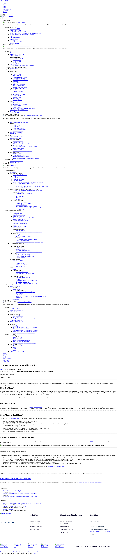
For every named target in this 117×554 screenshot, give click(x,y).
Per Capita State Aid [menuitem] (21, 209)
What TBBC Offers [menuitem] (15, 139)
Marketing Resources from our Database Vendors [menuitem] (25, 330)
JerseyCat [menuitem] (15, 233)
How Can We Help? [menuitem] (20, 22)
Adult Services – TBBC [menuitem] (19, 142)
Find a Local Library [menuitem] (15, 43)
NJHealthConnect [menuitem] (20, 294)
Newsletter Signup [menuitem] (14, 63)
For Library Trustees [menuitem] (15, 259)
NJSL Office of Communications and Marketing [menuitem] (25, 327)
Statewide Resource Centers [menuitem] (20, 226)
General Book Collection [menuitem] (19, 78)
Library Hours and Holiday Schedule (99, 529)
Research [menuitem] (8, 70)
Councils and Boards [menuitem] (18, 192)
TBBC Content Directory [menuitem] (19, 128)
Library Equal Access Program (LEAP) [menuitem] (23, 151)
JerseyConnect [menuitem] (16, 227)
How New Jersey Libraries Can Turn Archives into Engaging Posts (20, 493)
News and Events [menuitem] (10, 334)
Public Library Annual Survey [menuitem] (23, 197)
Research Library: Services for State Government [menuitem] (22, 34)
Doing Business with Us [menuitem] (16, 320)
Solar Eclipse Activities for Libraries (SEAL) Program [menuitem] (29, 242)
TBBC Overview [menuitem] (14, 124)
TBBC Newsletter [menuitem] (14, 152)
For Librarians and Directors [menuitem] (13, 210)
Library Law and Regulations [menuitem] (23, 203)
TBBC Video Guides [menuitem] (18, 131)
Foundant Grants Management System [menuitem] (25, 273)
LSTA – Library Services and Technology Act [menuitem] (24, 318)
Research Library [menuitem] (14, 71)
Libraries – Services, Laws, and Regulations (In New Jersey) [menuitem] (28, 190)
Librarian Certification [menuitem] (21, 205)
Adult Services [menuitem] (19, 293)
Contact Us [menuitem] (6, 361)
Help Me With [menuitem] (6, 20)
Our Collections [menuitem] (17, 75)
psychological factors (16, 418)
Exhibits (5, 7)
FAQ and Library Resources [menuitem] (23, 250)
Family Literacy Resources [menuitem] (19, 177)
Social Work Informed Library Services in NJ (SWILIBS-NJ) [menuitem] (31, 296)
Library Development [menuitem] (18, 290)
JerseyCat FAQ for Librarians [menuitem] (23, 236)
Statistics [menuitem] (18, 199)
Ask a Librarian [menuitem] (13, 40)
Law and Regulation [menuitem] (18, 200)
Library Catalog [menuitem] (14, 53)
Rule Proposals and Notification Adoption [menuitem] (26, 206)
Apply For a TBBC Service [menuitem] (16, 136)
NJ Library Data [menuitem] (20, 196)
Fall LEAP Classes (8, 509)
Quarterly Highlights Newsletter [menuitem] (21, 156)
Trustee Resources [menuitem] (17, 262)
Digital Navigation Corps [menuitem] (19, 215)
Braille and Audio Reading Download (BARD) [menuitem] (25, 146)
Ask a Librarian (7, 9)
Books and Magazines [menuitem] (18, 145)
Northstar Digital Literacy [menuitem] (19, 219)
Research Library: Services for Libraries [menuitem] (23, 183)
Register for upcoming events (97, 526)
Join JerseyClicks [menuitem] (20, 230)
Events (5, 4)
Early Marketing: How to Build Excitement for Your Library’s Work (20, 496)
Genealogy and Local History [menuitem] (20, 104)
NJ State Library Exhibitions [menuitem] (17, 351)
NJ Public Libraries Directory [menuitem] (23, 187)
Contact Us (92, 534)
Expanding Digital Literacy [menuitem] (23, 277)
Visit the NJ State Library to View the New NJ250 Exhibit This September (22, 503)
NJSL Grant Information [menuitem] (16, 37)
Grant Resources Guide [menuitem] (22, 274)
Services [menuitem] (8, 51)
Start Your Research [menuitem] (8, 44)
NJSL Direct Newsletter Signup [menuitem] (21, 341)
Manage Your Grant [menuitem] (18, 276)
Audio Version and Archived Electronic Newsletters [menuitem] (26, 158)
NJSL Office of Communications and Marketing (90, 482)
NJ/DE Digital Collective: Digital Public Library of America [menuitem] (28, 182)
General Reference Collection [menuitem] (20, 80)
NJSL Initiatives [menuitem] (10, 284)
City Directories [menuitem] (17, 105)
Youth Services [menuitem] (16, 237)
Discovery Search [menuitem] (17, 100)
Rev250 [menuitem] (18, 279)
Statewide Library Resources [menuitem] (17, 222)
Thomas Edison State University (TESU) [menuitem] (16, 67)
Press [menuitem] (7, 323)
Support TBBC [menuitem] (10, 159)
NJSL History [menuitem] (13, 313)
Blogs (4, 6)
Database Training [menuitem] (20, 249)
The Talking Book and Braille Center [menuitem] (32, 115)
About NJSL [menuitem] (6, 300)
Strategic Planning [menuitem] (20, 266)
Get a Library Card (94, 521)
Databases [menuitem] (15, 98)
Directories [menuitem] (15, 185)
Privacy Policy (3, 551)
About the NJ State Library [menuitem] (25, 302)
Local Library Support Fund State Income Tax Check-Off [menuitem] (30, 207)
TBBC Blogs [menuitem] (16, 126)
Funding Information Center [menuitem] (20, 77)
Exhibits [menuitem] (5, 357)
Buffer (91, 441)
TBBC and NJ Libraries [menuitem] (16, 132)
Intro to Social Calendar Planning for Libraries (14, 491)
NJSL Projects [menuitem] (13, 287)
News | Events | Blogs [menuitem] (15, 344)
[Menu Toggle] (2, 18)
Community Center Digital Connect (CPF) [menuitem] (26, 280)
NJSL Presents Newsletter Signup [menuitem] (21, 340)
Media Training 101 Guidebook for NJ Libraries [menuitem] (25, 331)
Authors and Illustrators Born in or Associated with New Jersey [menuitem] (32, 186)
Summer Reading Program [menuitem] (22, 240)
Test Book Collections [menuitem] (18, 88)
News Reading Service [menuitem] (18, 148)
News (4, 3)
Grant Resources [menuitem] (17, 270)
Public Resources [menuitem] (10, 170)
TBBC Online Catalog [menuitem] (15, 138)
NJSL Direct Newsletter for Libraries (15, 479)
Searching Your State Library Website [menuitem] (19, 31)
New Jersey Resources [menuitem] (18, 85)
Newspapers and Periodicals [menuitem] (20, 87)
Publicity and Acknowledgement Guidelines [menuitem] (24, 333)
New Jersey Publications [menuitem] (19, 84)
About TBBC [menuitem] (9, 121)
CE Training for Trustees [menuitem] (22, 265)
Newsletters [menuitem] (6, 360)
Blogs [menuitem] (14, 347)
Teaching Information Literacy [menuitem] (20, 220)
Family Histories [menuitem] (17, 107)
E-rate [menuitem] (14, 225)
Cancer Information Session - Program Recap (14, 506)
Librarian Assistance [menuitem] (15, 57)
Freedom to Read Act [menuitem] (21, 202)
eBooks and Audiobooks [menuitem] (19, 94)
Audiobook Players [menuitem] (17, 149)
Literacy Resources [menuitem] (14, 212)
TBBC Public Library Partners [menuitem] (17, 134)
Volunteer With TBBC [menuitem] (15, 162)
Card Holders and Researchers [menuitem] (27, 46)
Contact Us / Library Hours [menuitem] (16, 310)
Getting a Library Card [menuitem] (15, 30)
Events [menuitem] (14, 176)
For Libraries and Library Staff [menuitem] (17, 243)
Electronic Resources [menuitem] (15, 90)
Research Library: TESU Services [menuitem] (18, 68)
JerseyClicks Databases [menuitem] (18, 179)
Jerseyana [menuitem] (15, 81)
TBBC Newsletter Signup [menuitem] (19, 155)
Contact (5, 12)
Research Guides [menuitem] (17, 97)
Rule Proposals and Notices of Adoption (29, 551)
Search (2, 14)
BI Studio (34, 553)
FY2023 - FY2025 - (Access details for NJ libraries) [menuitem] (29, 232)
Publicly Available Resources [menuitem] (17, 173)
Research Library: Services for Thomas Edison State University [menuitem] (25, 33)
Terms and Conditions (13, 551)
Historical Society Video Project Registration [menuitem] (24, 108)
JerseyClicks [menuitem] (19, 247)
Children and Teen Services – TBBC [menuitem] (22, 144)
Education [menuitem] (15, 253)
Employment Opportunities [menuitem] (16, 321)
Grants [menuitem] (11, 267)
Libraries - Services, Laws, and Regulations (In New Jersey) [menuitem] (25, 189)
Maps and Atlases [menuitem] (17, 82)
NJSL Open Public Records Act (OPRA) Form (101, 532)
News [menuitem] (14, 350)
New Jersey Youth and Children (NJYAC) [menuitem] (26, 239)
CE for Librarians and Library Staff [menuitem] (25, 256)
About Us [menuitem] (8, 307)
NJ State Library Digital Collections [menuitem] (19, 110)
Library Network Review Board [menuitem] (24, 193)
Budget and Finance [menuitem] (15, 314)
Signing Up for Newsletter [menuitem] (16, 41)
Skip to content (4, 0)
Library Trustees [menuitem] (20, 263)
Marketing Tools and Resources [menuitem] (21, 328)
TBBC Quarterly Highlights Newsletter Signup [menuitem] (24, 343)
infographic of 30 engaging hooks (56, 466)
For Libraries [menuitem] (6, 164)
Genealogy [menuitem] (12, 101)
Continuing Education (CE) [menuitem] (23, 255)
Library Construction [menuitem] (15, 286)
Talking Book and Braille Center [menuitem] (11, 114)
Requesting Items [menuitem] (14, 39)
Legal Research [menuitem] (13, 36)
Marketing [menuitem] (12, 324)
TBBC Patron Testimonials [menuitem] (19, 129)
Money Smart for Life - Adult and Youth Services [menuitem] (25, 217)
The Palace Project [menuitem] (17, 180)
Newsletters (6, 10)
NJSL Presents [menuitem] (13, 64)
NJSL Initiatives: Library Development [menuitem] (25, 292)
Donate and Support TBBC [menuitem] (16, 161)
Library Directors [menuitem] (20, 257)
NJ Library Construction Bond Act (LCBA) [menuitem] (27, 283)
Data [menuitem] (14, 195)
